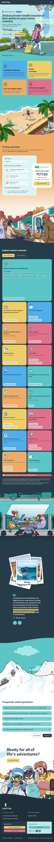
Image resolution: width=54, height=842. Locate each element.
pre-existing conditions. (30, 475)
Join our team (14, 830)
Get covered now (19, 34)
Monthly (37, 167)
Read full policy (21, 255)
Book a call (6, 34)
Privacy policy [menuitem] (18, 838)
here (15, 335)
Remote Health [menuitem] (32, 816)
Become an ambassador (14, 827)
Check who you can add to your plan (18, 151)
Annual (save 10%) (44, 167)
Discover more (7, 55)
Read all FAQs (37, 735)
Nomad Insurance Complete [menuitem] (10, 818)
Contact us (47, 735)
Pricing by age (6, 37)
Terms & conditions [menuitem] (7, 838)
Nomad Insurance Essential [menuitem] (10, 816)
